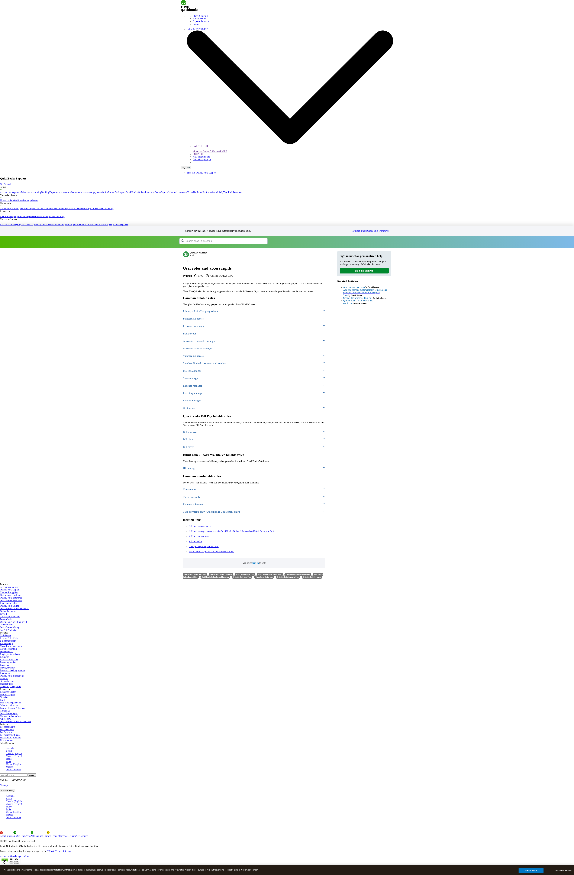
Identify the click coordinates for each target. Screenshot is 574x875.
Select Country (7, 791)
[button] (287, 184)
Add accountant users (199, 536)
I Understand (530, 870)
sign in (255, 563)
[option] (290, 796)
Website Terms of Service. (59, 851)
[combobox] (217, 241)
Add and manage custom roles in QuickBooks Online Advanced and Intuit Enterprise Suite (232, 531)
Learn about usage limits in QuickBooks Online (211, 551)
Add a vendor (195, 541)
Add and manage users (199, 526)
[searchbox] (223, 241)
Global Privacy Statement (64, 870)
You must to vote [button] (254, 563)
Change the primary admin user (204, 546)
